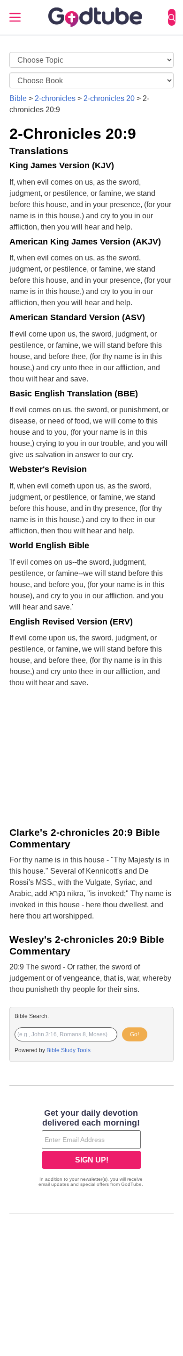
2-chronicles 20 (109, 98)
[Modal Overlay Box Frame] (91, 1149)
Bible (18, 98)
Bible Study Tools (68, 1050)
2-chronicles (55, 98)
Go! (134, 1034)
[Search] (171, 17)
